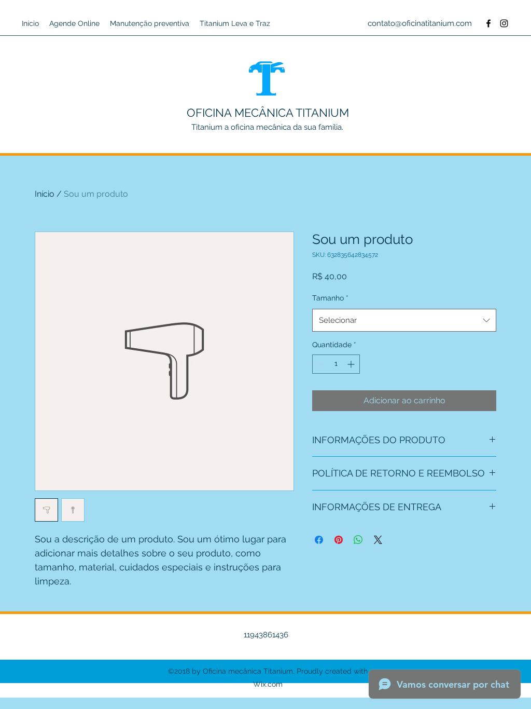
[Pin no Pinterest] (338, 540)
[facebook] (488, 23)
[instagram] (504, 23)
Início (44, 194)
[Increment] (351, 364)
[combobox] (404, 320)
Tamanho (330, 298)
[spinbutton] (336, 364)
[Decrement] (320, 364)
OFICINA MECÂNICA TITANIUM (268, 112)
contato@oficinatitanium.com (420, 23)
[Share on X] (378, 540)
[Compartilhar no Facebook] (319, 540)
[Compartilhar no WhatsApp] (358, 540)
